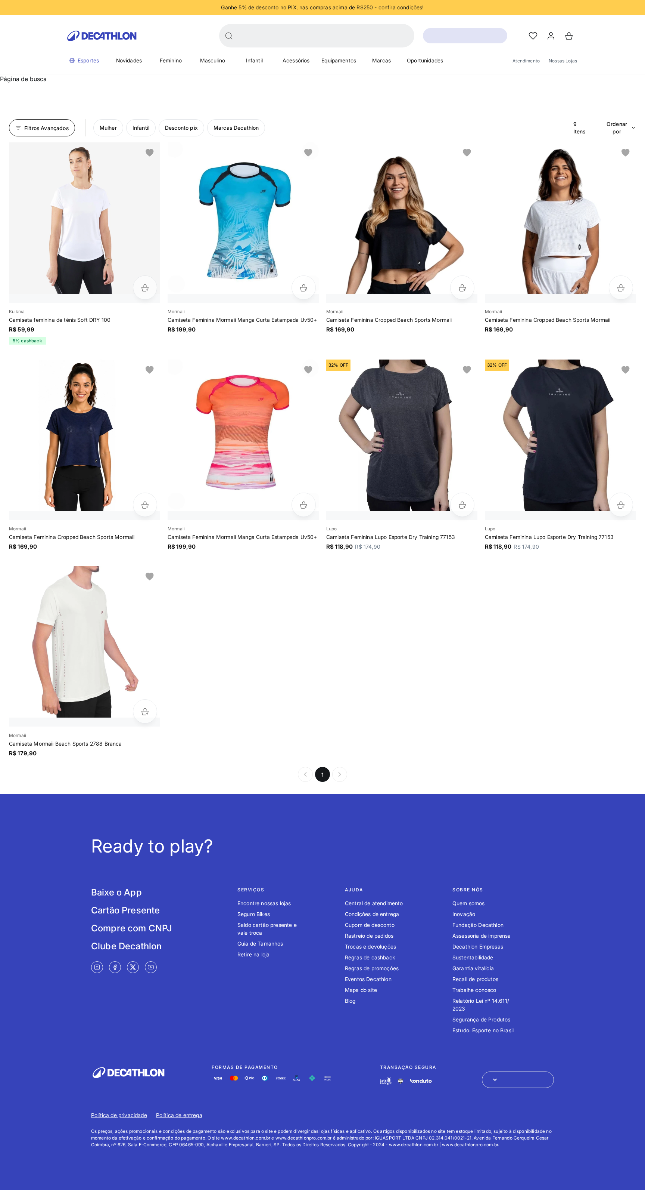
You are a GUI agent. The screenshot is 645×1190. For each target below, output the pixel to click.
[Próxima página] (339, 774)
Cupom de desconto (370, 925)
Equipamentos (338, 60)
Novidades (129, 60)
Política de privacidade (119, 1115)
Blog (350, 1001)
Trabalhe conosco (474, 990)
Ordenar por (617, 128)
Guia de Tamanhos (260, 943)
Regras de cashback (370, 957)
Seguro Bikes (253, 914)
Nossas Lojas (563, 61)
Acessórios (296, 60)
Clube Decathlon (126, 946)
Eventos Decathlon (368, 979)
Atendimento (526, 61)
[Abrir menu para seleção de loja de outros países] (518, 1080)
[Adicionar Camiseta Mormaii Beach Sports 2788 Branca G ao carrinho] (145, 711)
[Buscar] (228, 35)
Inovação (463, 914)
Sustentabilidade (472, 957)
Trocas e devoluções (370, 946)
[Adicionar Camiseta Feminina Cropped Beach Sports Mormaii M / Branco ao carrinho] (621, 287)
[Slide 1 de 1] (84, 218)
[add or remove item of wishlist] (149, 152)
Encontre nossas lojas (264, 903)
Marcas (381, 60)
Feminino (171, 60)
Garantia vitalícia (473, 968)
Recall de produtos (475, 979)
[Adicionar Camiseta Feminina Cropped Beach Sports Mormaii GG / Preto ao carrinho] (462, 287)
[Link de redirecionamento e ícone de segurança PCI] (400, 1081)
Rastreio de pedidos (369, 935)
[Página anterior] (305, 774)
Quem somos (468, 903)
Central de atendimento (374, 903)
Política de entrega (179, 1115)
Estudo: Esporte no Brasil (483, 1030)
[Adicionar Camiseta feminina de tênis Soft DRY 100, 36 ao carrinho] (145, 287)
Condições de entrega (372, 914)
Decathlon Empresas (477, 946)
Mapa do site (361, 990)
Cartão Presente (125, 910)
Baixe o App (116, 892)
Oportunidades (425, 60)
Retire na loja (253, 954)
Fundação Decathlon (478, 925)
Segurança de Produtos (481, 1019)
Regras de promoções (372, 968)
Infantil (254, 60)
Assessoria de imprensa (481, 935)
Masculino (212, 60)
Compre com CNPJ (131, 928)
